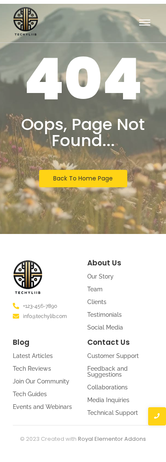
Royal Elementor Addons (112, 439)
